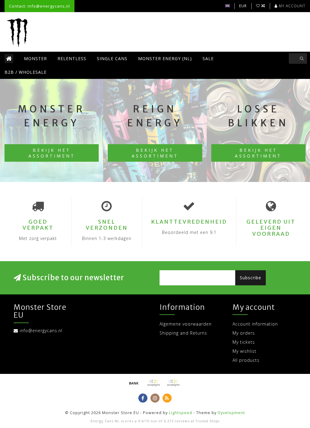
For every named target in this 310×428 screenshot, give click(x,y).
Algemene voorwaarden (186, 324)
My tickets (243, 342)
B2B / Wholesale (26, 72)
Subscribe (250, 277)
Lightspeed (180, 412)
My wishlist (244, 351)
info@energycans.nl (41, 330)
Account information (255, 324)
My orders (243, 333)
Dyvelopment (231, 412)
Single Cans (112, 58)
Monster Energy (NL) (165, 58)
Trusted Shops (207, 421)
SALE (208, 58)
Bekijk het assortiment (51, 153)
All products (245, 360)
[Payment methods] (133, 382)
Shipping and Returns (183, 333)
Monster (35, 58)
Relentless (72, 58)
